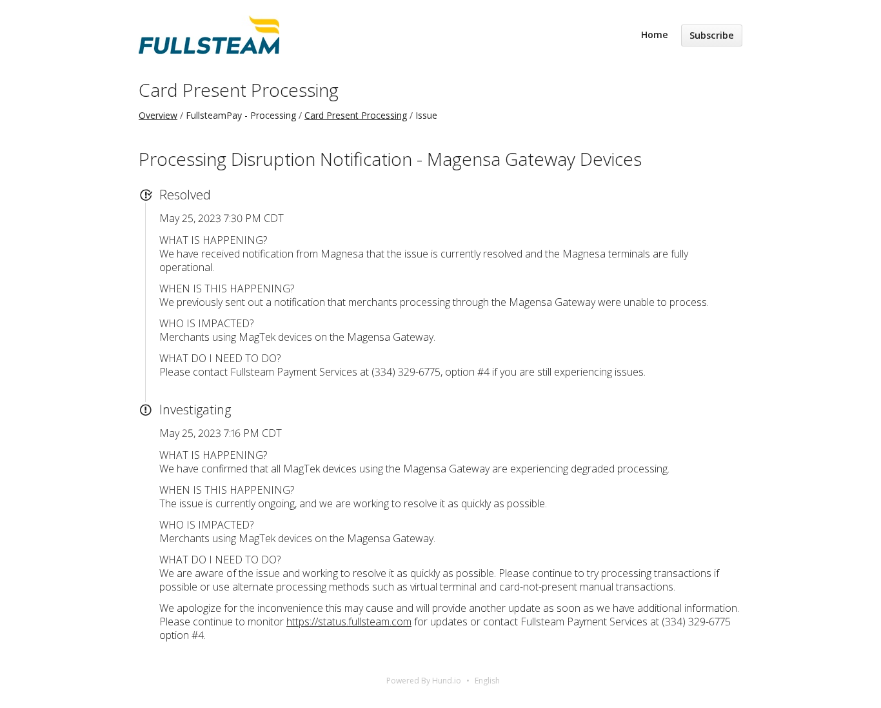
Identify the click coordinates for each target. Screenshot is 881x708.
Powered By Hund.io (423, 680)
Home (654, 34)
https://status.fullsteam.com (348, 621)
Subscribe (711, 35)
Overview (158, 115)
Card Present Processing (239, 89)
